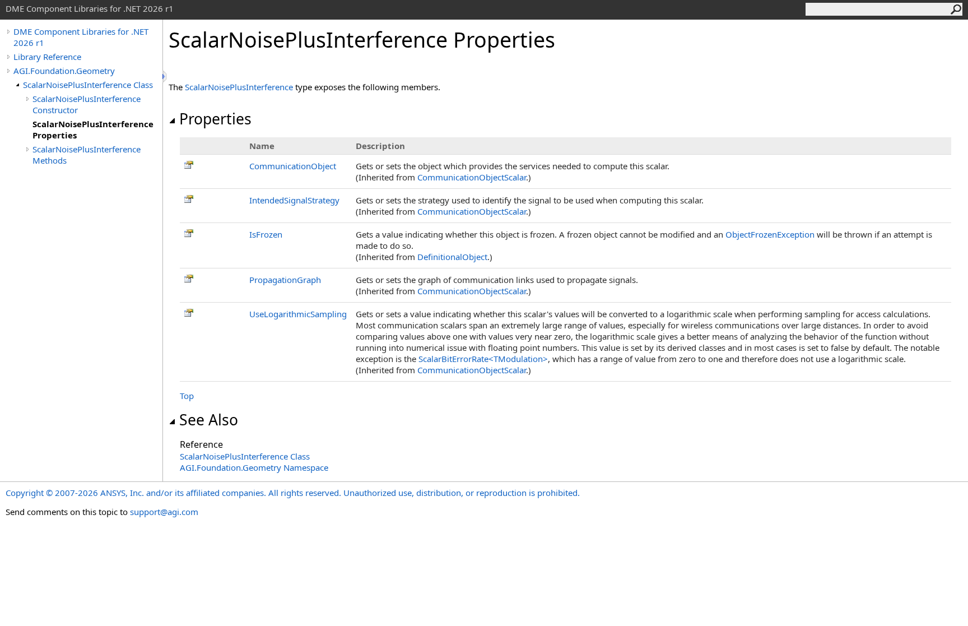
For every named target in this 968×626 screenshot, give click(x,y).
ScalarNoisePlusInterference (239, 86)
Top (187, 395)
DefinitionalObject (452, 256)
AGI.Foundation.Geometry (64, 70)
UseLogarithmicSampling (298, 313)
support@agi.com (164, 511)
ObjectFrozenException (770, 234)
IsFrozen (265, 234)
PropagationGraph (285, 279)
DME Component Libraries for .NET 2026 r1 (80, 37)
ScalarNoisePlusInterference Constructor (86, 104)
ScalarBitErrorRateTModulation (483, 358)
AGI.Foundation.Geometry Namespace (254, 467)
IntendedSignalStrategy (294, 200)
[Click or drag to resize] (165, 76)
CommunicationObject (292, 165)
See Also (208, 420)
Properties (215, 119)
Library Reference (47, 56)
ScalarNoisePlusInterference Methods (86, 154)
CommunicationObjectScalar (471, 177)
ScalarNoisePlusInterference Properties (92, 129)
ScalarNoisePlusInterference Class (88, 84)
